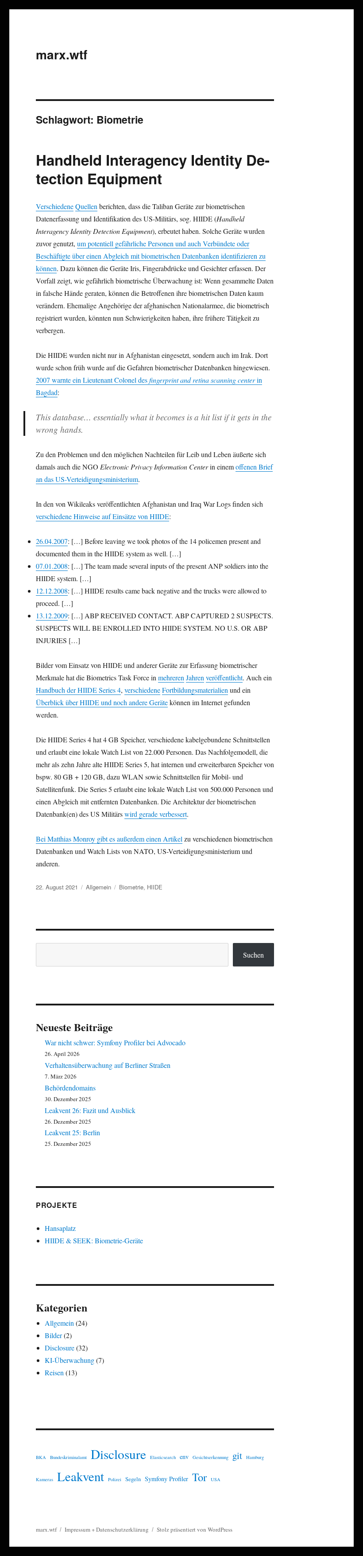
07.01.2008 (52, 565)
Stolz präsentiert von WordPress (194, 1529)
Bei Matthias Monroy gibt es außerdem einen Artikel (109, 838)
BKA (41, 1457)
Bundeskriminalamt (68, 1457)
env (184, 1456)
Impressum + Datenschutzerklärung (107, 1529)
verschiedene (142, 690)
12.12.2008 (52, 590)
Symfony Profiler (166, 1479)
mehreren (171, 677)
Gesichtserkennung (210, 1457)
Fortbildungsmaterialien (195, 690)
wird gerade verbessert (155, 814)
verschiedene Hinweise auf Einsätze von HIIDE (102, 516)
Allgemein (98, 887)
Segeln (133, 1479)
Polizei (114, 1479)
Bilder (53, 1335)
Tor (199, 1477)
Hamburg (255, 1457)
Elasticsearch (163, 1457)
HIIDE (154, 887)
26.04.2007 (52, 541)
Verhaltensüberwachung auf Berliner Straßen (107, 1065)
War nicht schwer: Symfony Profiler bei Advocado (115, 1042)
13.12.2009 (52, 615)
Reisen (54, 1372)
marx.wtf (61, 54)
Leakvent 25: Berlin (72, 1132)
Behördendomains (70, 1087)
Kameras (44, 1479)
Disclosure (59, 1347)
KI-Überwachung (69, 1360)
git (237, 1455)
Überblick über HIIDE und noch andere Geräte (102, 702)
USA (215, 1479)
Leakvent (80, 1476)
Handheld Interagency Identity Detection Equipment (153, 169)
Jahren (195, 677)
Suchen (253, 954)
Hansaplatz (60, 1228)
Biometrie (131, 887)
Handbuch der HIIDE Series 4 (78, 690)
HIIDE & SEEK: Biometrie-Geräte (94, 1240)
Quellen (86, 206)
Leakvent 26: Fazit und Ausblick (90, 1110)
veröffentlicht (224, 677)
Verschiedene (54, 206)
